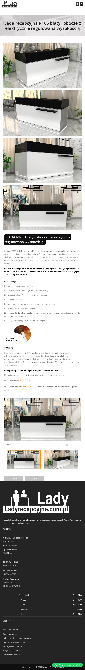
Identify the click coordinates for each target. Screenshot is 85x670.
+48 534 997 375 (9, 574)
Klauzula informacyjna (12, 654)
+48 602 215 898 (9, 565)
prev (14, 479)
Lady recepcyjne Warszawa (14, 642)
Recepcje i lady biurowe (12, 646)
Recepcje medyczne (10, 634)
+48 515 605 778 (9, 583)
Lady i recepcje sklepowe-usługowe (17, 638)
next (33, 479)
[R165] (24, 459)
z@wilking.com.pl (10, 550)
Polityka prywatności (11, 650)
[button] (67, 665)
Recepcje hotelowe (10, 630)
